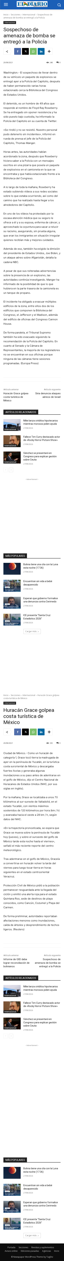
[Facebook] (17, 51)
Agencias (46, 1251)
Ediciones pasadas (30, 1251)
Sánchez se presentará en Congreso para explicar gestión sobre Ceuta (40, 456)
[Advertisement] (32, 512)
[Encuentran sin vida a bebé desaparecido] (12, 586)
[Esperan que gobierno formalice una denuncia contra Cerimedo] (12, 603)
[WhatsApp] (33, 51)
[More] (49, 51)
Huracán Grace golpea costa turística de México (15, 397)
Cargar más (31, 631)
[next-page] (11, 470)
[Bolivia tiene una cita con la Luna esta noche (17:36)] (12, 569)
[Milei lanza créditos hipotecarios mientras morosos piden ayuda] (12, 425)
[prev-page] (5, 470)
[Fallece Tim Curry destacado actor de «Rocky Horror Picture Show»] (12, 441)
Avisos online (11, 1251)
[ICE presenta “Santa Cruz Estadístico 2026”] (12, 620)
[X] (25, 51)
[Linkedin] (41, 51)
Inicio (6, 14)
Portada (11, 1247)
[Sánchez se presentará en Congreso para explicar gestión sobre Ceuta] (12, 457)
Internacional (29, 14)
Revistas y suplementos (42, 1247)
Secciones (15, 14)
